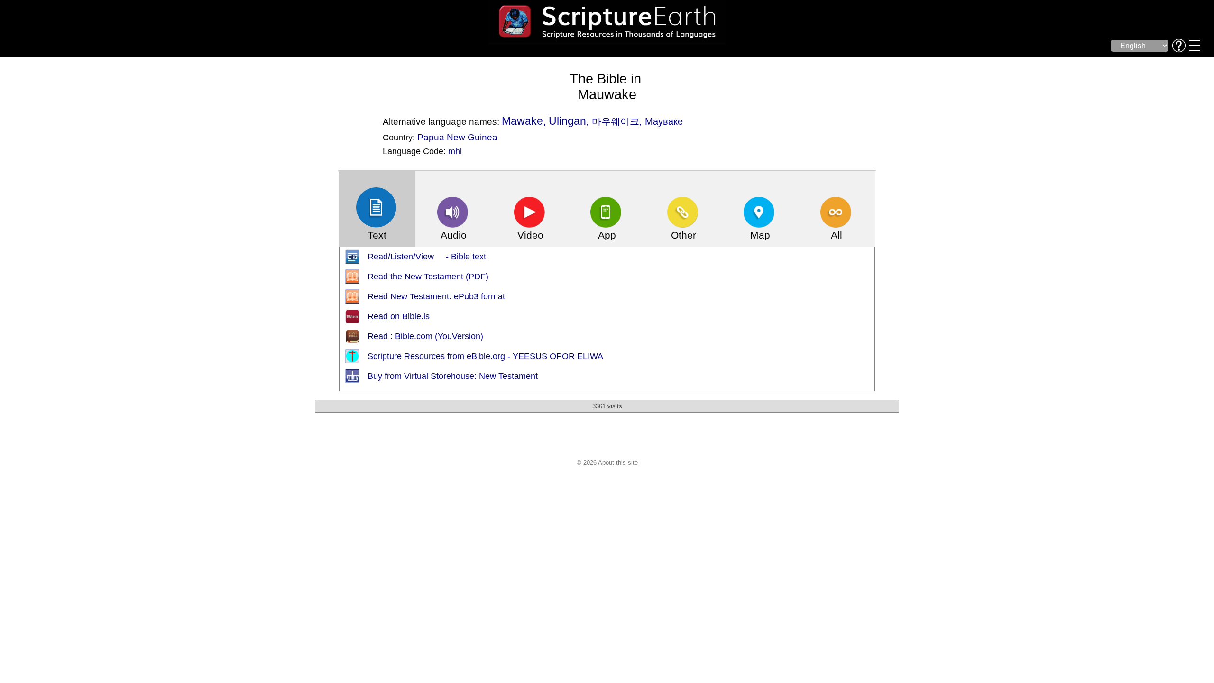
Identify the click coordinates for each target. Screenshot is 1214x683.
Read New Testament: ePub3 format (436, 296)
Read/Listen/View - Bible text (427, 256)
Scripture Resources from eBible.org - (440, 356)
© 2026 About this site (607, 462)
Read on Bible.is (399, 316)
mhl (455, 151)
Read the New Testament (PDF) (428, 276)
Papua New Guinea (457, 137)
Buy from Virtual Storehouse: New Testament (453, 376)
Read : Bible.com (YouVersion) (425, 336)
